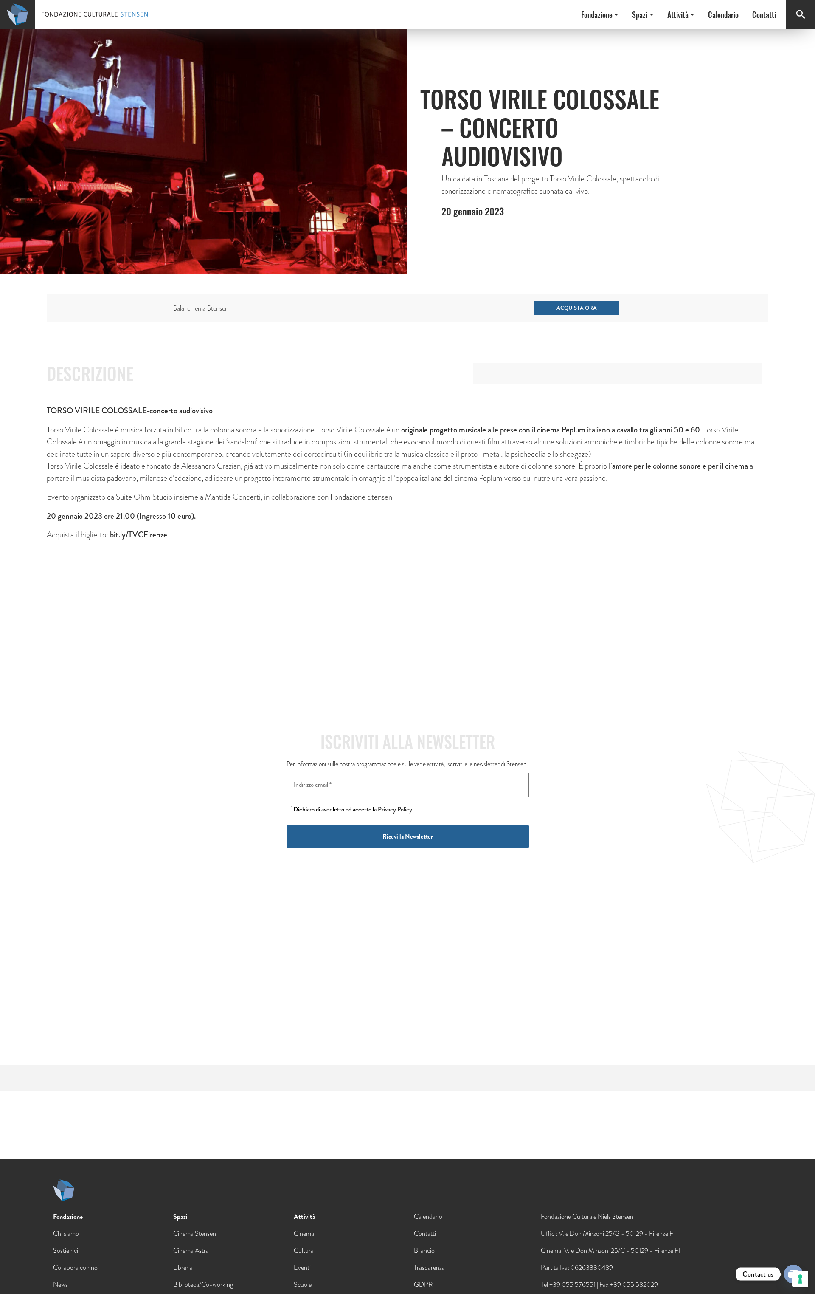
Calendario (723, 14)
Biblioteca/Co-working (203, 1284)
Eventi (302, 1267)
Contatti (764, 14)
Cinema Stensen (194, 1233)
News (60, 1284)
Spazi (639, 14)
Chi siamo (66, 1233)
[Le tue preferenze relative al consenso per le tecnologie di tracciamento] (800, 1279)
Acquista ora (576, 308)
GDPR (423, 1284)
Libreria (183, 1267)
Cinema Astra (191, 1250)
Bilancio (424, 1250)
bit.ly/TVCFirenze (138, 534)
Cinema (304, 1233)
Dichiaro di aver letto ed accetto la (352, 809)
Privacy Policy (395, 809)
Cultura (304, 1250)
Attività (678, 14)
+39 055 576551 (572, 1284)
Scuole (303, 1284)
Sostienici (65, 1250)
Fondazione (597, 14)
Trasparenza (429, 1267)
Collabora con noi (76, 1267)
